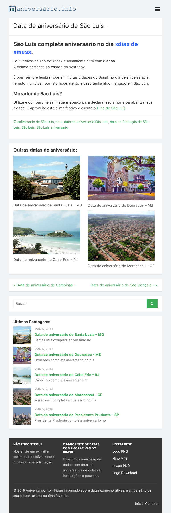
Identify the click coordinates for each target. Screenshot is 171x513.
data (59, 122)
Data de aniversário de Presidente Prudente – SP (77, 415)
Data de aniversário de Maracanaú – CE (121, 266)
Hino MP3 (120, 459)
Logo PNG (120, 451)
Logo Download (124, 473)
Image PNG (121, 466)
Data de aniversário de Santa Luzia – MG (47, 205)
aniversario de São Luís (35, 122)
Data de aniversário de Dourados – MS (120, 205)
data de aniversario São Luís (86, 122)
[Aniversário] (42, 8)
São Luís (28, 127)
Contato (151, 504)
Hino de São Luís (111, 108)
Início (139, 504)
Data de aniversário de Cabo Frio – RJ (45, 259)
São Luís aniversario (52, 127)
